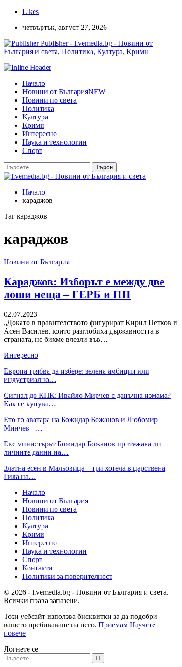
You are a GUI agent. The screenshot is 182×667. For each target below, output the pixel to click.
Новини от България (63, 92)
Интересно (39, 134)
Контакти (37, 568)
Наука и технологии (54, 142)
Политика (38, 108)
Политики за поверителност (67, 576)
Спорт (32, 150)
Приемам (113, 625)
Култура (35, 117)
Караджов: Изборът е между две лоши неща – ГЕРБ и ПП (84, 288)
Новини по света (49, 100)
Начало (33, 83)
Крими (33, 125)
